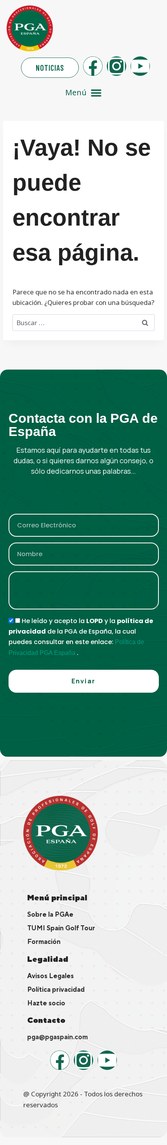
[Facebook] (93, 66)
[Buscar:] (83, 322)
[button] (84, 93)
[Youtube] (140, 66)
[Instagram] (116, 66)
